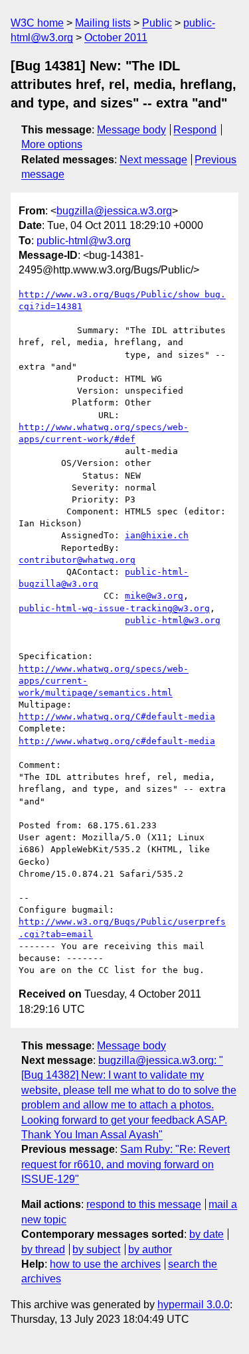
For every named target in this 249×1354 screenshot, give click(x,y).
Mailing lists (103, 23)
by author (150, 1249)
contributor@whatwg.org (77, 560)
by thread (43, 1249)
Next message (153, 159)
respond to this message (143, 1204)
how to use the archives (105, 1264)
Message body (131, 129)
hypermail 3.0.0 (193, 1304)
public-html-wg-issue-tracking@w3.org (114, 608)
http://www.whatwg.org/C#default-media (117, 716)
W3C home (37, 23)
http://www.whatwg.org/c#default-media (117, 741)
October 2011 (115, 37)
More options (51, 144)
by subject (96, 1249)
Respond (194, 129)
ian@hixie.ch (157, 535)
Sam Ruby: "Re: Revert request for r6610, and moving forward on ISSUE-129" (125, 1164)
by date (206, 1234)
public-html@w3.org (84, 240)
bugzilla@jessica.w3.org (114, 210)
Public (157, 23)
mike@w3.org (154, 596)
